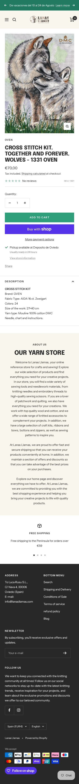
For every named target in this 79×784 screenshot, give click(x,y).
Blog (46, 618)
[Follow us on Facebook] (9, 710)
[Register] (65, 653)
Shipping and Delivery (57, 589)
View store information (22, 258)
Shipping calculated (33, 173)
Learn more (63, 5)
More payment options (39, 239)
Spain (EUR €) (15, 726)
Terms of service (54, 604)
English (36, 726)
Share (8, 266)
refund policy (52, 611)
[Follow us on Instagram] (18, 710)
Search (48, 582)
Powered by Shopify (36, 737)
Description (14, 281)
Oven (9, 139)
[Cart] (72, 20)
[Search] (14, 19)
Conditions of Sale (55, 597)
